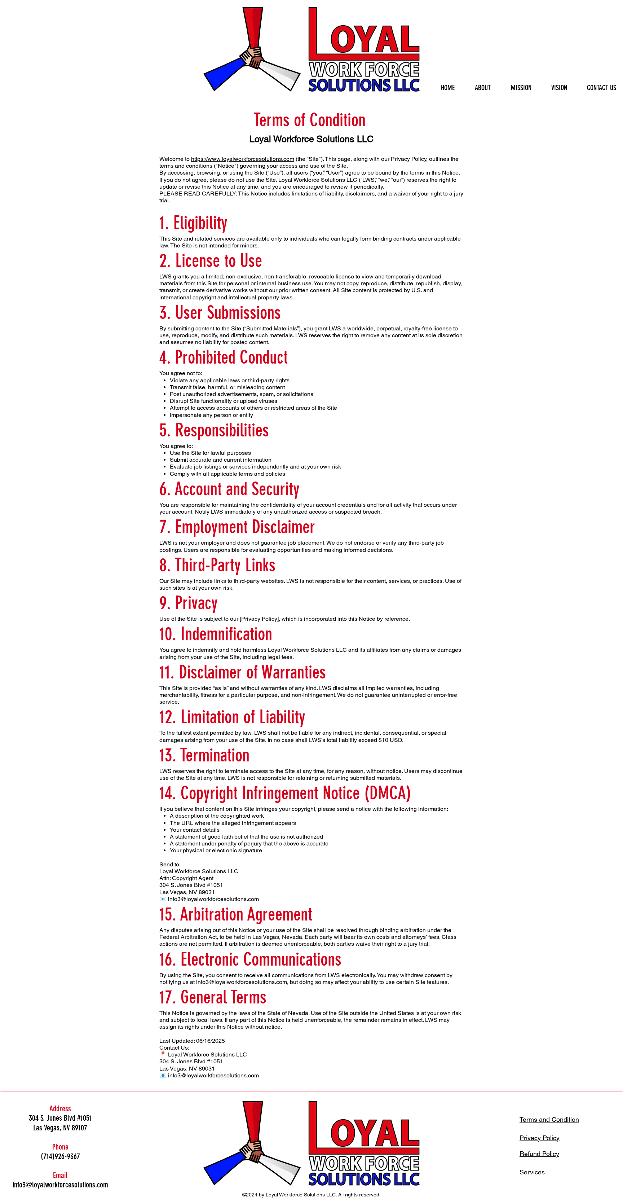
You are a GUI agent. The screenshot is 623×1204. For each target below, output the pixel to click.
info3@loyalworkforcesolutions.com (241, 982)
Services (532, 1172)
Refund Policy (539, 1153)
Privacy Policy (540, 1138)
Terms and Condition (549, 1119)
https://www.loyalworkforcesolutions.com (242, 158)
